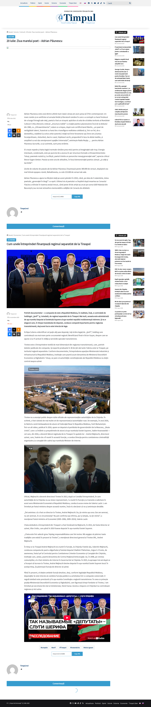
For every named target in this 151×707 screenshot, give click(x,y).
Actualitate (24, 3)
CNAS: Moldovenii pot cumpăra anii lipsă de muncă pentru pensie (121, 112)
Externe (54, 3)
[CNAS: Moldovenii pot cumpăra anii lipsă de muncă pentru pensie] (138, 112)
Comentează (58, 226)
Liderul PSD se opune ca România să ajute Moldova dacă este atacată (123, 122)
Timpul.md (13, 115)
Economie (63, 3)
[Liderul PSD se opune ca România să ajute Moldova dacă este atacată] (138, 122)
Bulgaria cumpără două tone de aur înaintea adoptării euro (122, 61)
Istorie (47, 3)
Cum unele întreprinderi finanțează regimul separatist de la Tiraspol (122, 39)
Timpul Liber (73, 3)
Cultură (22, 32)
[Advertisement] (129, 163)
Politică (32, 3)
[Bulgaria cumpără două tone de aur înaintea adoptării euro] (138, 62)
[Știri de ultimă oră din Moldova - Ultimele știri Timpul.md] (75, 17)
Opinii (40, 3)
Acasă (10, 32)
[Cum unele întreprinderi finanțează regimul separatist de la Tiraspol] (138, 40)
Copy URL (77, 196)
